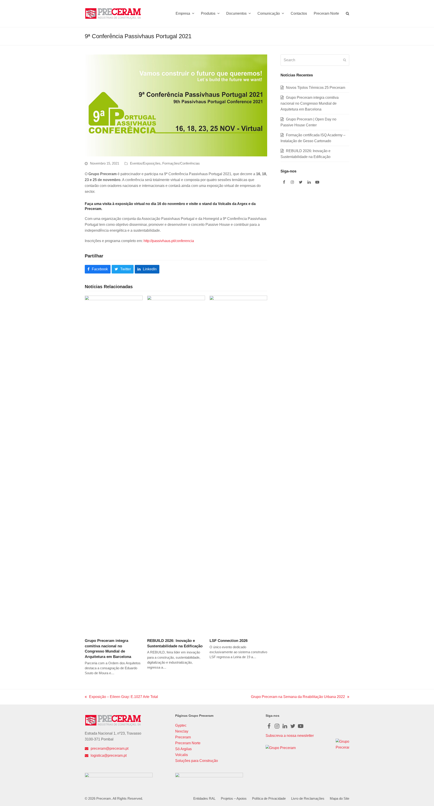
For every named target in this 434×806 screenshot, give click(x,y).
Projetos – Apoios (234, 798)
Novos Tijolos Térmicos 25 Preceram (315, 88)
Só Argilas (183, 749)
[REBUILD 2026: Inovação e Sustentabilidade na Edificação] (176, 465)
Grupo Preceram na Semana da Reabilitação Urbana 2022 (298, 697)
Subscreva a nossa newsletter (290, 736)
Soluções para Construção (196, 761)
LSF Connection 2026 (229, 640)
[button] (347, 13)
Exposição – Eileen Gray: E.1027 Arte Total (121, 697)
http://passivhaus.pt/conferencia (169, 241)
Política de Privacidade (269, 798)
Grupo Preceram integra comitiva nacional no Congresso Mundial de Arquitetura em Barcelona (310, 103)
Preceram (183, 737)
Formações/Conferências (181, 163)
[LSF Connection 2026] (238, 465)
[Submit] (344, 60)
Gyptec (180, 725)
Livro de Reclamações (307, 798)
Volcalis (181, 755)
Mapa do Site (339, 798)
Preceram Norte (187, 743)
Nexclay (181, 731)
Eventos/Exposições (145, 163)
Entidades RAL (204, 798)
